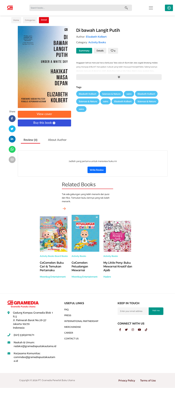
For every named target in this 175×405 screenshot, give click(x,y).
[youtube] (141, 329)
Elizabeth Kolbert (87, 94)
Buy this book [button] (43, 122)
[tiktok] (148, 329)
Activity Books (47, 256)
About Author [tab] (57, 139)
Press (67, 315)
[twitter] (128, 329)
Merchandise (72, 327)
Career (68, 332)
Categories (30, 20)
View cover (44, 114)
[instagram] (135, 329)
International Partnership (81, 321)
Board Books (61, 256)
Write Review (97, 169)
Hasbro (107, 276)
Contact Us (71, 338)
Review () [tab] (30, 139)
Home (16, 20)
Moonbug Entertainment (53, 276)
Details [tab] (100, 50)
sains (129, 94)
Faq (66, 309)
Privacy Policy (126, 380)
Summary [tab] (84, 50)
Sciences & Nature (111, 94)
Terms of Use (148, 380)
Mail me (156, 310)
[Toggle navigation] (151, 7)
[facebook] (122, 329)
